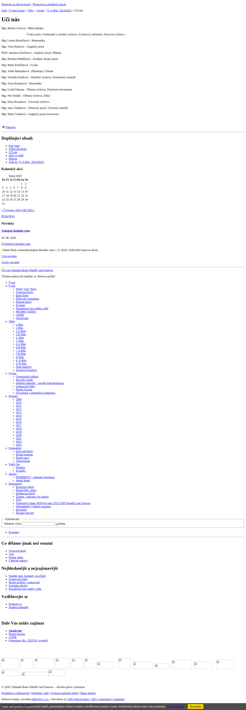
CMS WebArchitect (78, 699)
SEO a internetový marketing (108, 699)
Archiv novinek (10, 262)
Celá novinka (9, 256)
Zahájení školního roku (15, 230)
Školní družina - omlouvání (24, 582)
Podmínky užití (40, 693)
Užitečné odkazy (18, 560)
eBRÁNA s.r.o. (40, 699)
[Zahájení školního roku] (16, 243)
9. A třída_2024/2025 (59, 10)
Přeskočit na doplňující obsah (49, 4)
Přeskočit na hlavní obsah (15, 4)
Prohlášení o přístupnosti (15, 693)
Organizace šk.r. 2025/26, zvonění (28, 640)
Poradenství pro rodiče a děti (25, 588)
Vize (11, 554)
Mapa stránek (88, 693)
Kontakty (14, 532)
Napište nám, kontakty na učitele (27, 575)
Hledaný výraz (12, 523)
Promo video (16, 557)
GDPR (13, 637)
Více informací (175, 706)
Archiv (40, 10)
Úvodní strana (17, 10)
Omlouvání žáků (18, 579)
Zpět (4, 10)
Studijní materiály (19, 607)
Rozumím (195, 706)
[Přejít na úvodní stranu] (27, 270)
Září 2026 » (28, 210)
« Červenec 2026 (11, 210)
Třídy (31, 10)
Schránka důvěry (18, 585)
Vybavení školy (17, 550)
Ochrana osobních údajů (64, 693)
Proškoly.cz (15, 604)
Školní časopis (17, 634)
